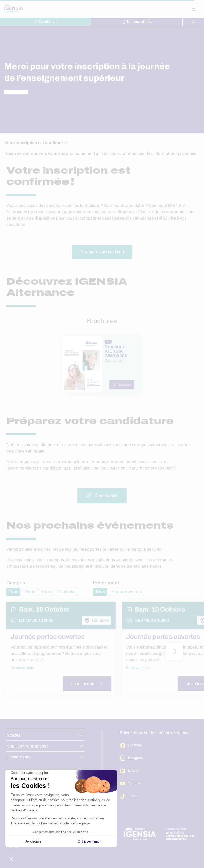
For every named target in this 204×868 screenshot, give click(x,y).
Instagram (135, 758)
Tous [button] (13, 591)
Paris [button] (30, 591)
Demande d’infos (139, 22)
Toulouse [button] (66, 591)
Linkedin (134, 770)
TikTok (132, 796)
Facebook (135, 745)
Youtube (134, 783)
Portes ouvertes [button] (127, 591)
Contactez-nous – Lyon (102, 252)
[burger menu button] (194, 8)
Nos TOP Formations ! (27, 746)
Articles (13, 735)
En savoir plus (22, 668)
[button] (174, 651)
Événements (18, 757)
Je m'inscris (82, 684)
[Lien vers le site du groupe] (159, 833)
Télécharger (124, 384)
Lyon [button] (46, 591)
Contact (12, 847)
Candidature (48, 22)
